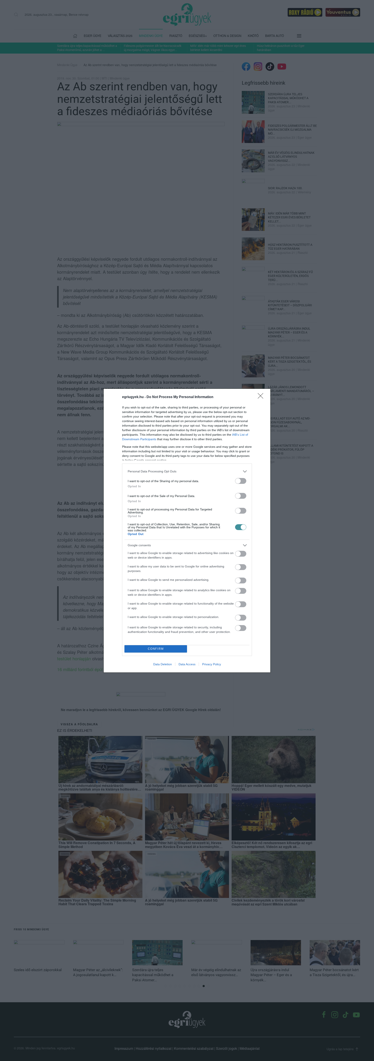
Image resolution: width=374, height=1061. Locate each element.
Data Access (187, 664)
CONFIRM (156, 648)
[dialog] (187, 530)
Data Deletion (162, 664)
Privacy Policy (211, 664)
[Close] (262, 397)
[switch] (240, 481)
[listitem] (187, 471)
